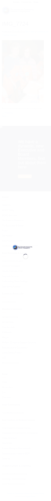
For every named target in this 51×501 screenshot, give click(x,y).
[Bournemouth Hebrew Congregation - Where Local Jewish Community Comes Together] (25, 247)
